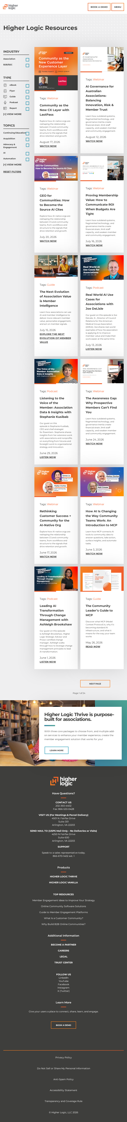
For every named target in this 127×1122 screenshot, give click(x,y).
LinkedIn (63, 977)
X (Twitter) (64, 991)
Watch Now (48, 146)
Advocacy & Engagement (10, 146)
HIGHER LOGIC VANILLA (63, 882)
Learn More (57, 750)
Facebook (63, 984)
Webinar (52, 98)
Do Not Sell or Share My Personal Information (63, 1068)
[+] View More (12, 114)
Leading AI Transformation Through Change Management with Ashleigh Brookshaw (56, 615)
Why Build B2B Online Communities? (63, 924)
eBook (13, 85)
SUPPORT (63, 846)
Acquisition (9, 138)
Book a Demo (99, 7)
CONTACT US (63, 802)
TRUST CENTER (63, 962)
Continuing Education (14, 133)
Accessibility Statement (63, 1090)
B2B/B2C (7, 64)
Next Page (95, 683)
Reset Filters (12, 171)
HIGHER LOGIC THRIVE (63, 876)
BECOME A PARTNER (63, 944)
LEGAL (63, 956)
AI (4, 153)
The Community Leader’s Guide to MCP (99, 610)
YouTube (63, 981)
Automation (9, 158)
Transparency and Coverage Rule (63, 1101)
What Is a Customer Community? (63, 918)
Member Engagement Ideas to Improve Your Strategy (63, 900)
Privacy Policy (63, 1057)
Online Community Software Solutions (63, 906)
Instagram (63, 987)
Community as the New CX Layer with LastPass (54, 110)
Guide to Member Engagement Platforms (63, 912)
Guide (13, 96)
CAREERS (63, 950)
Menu (117, 7)
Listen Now (94, 349)
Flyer (12, 90)
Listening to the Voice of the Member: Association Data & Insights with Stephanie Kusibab (56, 407)
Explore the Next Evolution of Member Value (55, 338)
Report (13, 108)
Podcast (14, 102)
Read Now (93, 646)
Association (9, 59)
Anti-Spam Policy (63, 1079)
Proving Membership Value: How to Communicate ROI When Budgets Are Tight (102, 205)
